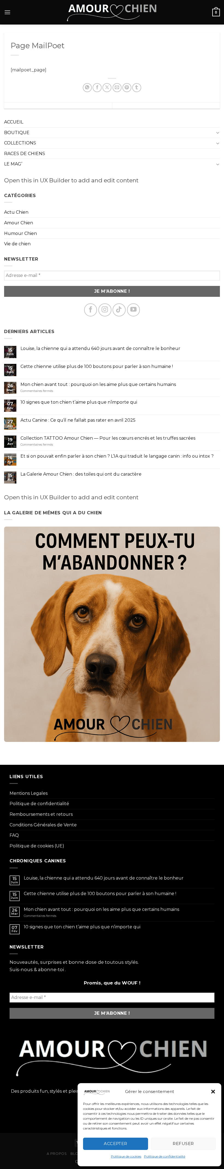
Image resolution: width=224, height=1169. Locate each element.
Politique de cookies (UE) (37, 845)
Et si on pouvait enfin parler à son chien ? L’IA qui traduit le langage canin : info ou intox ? (117, 456)
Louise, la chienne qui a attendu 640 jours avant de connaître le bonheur (100, 348)
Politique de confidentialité (164, 1156)
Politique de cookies (126, 1156)
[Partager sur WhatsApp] (87, 87)
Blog (75, 1154)
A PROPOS (57, 1154)
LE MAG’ (13, 164)
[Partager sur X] (106, 87)
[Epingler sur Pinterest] (126, 87)
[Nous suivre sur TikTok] (119, 309)
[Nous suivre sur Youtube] (133, 309)
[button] (213, 1091)
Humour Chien (20, 233)
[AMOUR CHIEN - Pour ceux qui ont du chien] (112, 12)
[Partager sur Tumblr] (136, 87)
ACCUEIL (13, 122)
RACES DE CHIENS (24, 153)
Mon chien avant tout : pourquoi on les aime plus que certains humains (98, 384)
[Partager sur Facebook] (97, 87)
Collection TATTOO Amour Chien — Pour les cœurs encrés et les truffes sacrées (107, 438)
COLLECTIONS (20, 143)
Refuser (183, 1143)
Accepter (115, 1143)
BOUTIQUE (17, 132)
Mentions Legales (29, 793)
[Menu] (7, 12)
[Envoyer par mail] (117, 87)
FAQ (14, 835)
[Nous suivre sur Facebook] (90, 309)
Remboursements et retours (41, 814)
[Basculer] (218, 132)
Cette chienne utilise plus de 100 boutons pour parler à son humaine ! (96, 366)
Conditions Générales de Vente (43, 824)
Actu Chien (16, 212)
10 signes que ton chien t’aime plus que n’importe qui (78, 402)
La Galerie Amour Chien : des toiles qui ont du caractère (81, 474)
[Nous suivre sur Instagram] (104, 309)
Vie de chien (17, 243)
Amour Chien (18, 222)
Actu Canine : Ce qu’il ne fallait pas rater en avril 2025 (77, 420)
